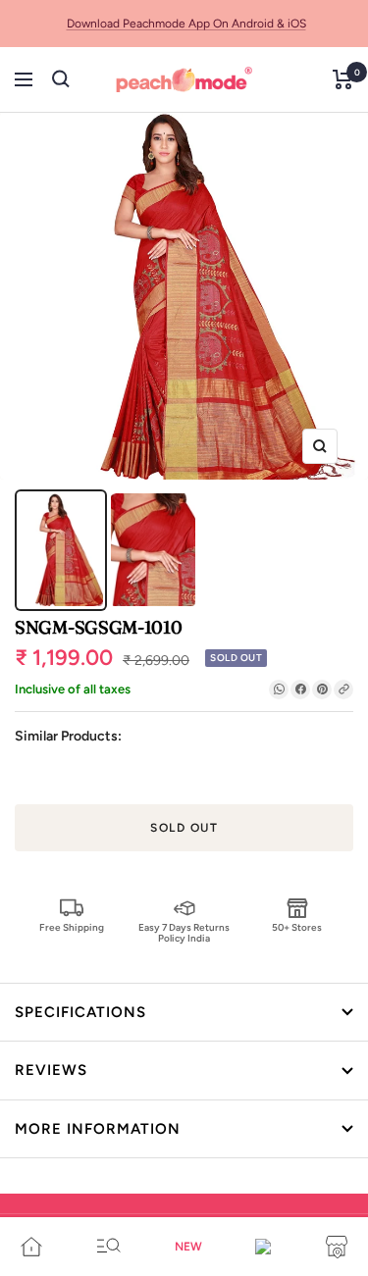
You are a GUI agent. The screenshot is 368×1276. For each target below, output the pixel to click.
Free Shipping (71, 927)
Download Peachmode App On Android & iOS (186, 23)
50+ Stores (297, 927)
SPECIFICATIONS (80, 1012)
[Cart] (343, 79)
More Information (98, 1129)
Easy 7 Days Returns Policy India (184, 932)
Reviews (51, 1070)
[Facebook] (300, 689)
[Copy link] (343, 689)
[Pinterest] (322, 689)
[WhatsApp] (279, 689)
